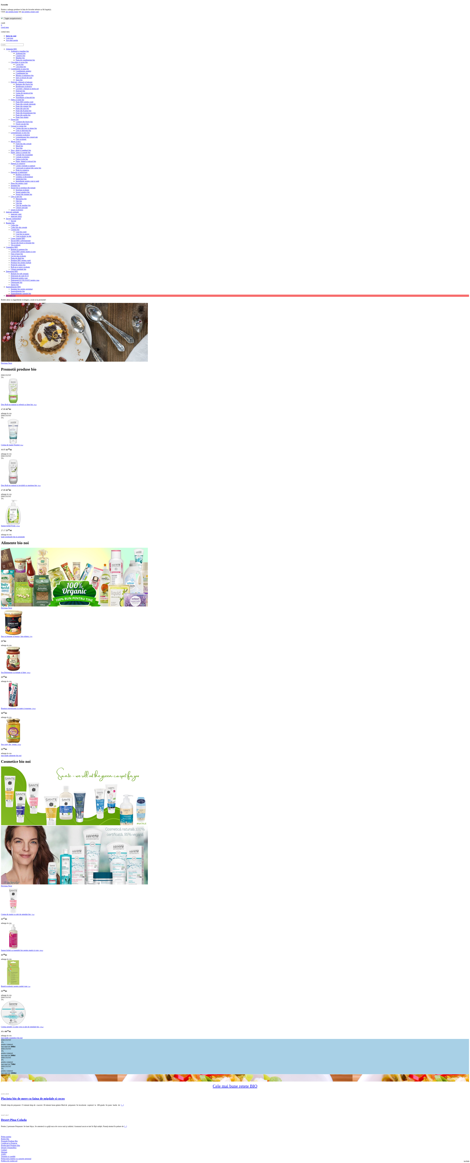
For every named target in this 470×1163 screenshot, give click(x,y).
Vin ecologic (16, 245)
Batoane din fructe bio (24, 84)
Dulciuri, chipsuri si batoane (21, 82)
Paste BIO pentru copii (24, 102)
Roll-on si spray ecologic (20, 267)
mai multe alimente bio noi (11, 755)
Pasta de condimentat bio (25, 60)
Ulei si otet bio (16, 197)
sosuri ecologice (17, 210)
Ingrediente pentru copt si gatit (27, 181)
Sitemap (4, 1152)
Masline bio (20, 58)
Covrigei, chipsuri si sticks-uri (27, 89)
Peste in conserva (22, 170)
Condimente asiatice (23, 71)
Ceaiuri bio (15, 230)
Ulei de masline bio (23, 205)
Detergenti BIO (12, 271)
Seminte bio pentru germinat (22, 289)
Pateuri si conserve (18, 163)
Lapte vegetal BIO (18, 238)
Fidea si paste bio (17, 100)
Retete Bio (5, 1139)
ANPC (3, 1154)
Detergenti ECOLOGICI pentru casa (25, 280)
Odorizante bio (16, 282)
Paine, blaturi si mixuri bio (26, 161)
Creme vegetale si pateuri (25, 166)
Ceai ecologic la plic (23, 236)
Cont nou (9, 38)
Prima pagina (6, 1137)
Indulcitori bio (21, 179)
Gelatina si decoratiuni (24, 177)
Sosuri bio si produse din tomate (23, 188)
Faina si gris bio (22, 159)
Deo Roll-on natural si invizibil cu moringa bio (21, 485)
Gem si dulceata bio (23, 130)
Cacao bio (20, 64)
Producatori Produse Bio (10, 1145)
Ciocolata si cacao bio (19, 62)
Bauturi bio (10, 223)
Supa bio (19, 80)
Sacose (13, 221)
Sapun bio (15, 285)
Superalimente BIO (13, 287)
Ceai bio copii (21, 232)
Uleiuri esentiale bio (18, 269)
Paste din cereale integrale (26, 104)
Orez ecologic (21, 139)
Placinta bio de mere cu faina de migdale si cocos (33, 1098)
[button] (4, 363)
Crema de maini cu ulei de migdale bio (17, 914)
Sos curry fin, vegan (11, 744)
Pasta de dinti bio (17, 258)
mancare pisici (16, 216)
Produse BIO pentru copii (21, 260)
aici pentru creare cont (30, 12)
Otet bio (19, 201)
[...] (122, 1105)
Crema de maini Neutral (12, 445)
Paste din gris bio (22, 108)
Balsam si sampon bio (19, 249)
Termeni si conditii (8, 1156)
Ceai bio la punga (22, 234)
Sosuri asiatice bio (23, 192)
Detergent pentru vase (19, 278)
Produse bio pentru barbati (21, 263)
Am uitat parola (12, 40)
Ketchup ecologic (22, 190)
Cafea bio (14, 225)
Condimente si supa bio (20, 69)
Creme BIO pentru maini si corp (23, 252)
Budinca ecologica (23, 174)
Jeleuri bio (20, 95)
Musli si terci (16, 141)
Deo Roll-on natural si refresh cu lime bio (19, 404)
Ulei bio (19, 203)
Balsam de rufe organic (20, 274)
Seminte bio (15, 185)
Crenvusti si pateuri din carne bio (28, 168)
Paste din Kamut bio (23, 111)
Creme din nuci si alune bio (26, 128)
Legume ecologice (23, 135)
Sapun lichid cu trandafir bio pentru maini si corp (22, 950)
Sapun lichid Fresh (10, 526)
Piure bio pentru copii (19, 183)
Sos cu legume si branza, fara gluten (16, 636)
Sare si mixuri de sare (24, 78)
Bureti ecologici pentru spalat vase (15, 986)
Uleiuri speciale (22, 208)
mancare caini (16, 214)
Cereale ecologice (22, 157)
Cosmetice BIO (12, 247)
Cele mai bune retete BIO (235, 1086)
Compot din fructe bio (24, 122)
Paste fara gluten (22, 117)
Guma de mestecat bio (24, 93)
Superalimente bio (18, 291)
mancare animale (12, 212)
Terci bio (19, 148)
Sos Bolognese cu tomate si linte (15, 672)
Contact (4, 1150)
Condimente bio (22, 73)
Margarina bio (21, 199)
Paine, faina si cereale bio (20, 152)
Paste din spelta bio (23, 115)
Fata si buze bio (17, 254)
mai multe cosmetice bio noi (12, 1038)
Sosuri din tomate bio (24, 194)
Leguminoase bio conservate (27, 137)
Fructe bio (15, 119)
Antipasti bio (21, 53)
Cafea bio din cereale (19, 227)
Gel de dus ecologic (18, 256)
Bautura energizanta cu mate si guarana (18, 708)
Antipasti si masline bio (20, 51)
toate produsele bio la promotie (13, 537)
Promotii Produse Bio (9, 1141)
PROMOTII (10, 296)
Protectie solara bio (18, 265)
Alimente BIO (11, 49)
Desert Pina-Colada (14, 1119)
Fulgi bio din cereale (23, 144)
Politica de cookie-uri (9, 1161)
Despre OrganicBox (9, 1148)
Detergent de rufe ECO (20, 276)
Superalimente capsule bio (21, 293)
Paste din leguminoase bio (26, 113)
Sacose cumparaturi (13, 219)
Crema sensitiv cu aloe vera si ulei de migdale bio (22, 1027)
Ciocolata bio (21, 67)
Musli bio (19, 146)
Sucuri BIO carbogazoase (21, 241)
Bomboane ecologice (24, 86)
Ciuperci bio (20, 56)
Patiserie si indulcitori (19, 172)
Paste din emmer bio (23, 106)
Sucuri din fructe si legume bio (22, 243)
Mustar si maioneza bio (25, 75)
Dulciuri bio (20, 91)
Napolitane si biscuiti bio (25, 97)
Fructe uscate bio (22, 124)
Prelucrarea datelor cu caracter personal (16, 1159)
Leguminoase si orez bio (20, 133)
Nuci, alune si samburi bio (21, 150)
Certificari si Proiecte (9, 1143)
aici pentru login (12, 12)
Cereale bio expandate (24, 155)
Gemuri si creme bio (18, 126)
